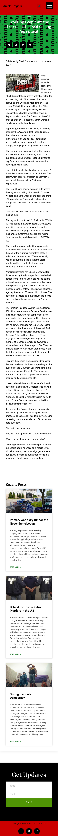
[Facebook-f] (21, 831)
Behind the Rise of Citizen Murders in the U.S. (27, 608)
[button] (39, 6)
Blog (29, 16)
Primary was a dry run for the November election (29, 521)
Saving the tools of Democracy (22, 695)
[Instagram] (37, 831)
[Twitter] (29, 831)
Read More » (15, 567)
